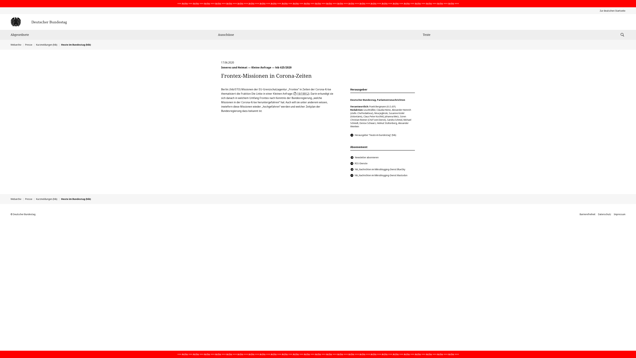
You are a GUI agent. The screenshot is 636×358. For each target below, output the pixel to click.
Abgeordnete (20, 35)
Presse (28, 44)
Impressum (619, 214)
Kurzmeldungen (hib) (46, 44)
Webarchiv (16, 44)
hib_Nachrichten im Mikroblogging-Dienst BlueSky (380, 169)
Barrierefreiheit (587, 214)
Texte (426, 35)
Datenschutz (604, 214)
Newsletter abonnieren (367, 157)
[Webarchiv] (39, 22)
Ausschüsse (226, 35)
